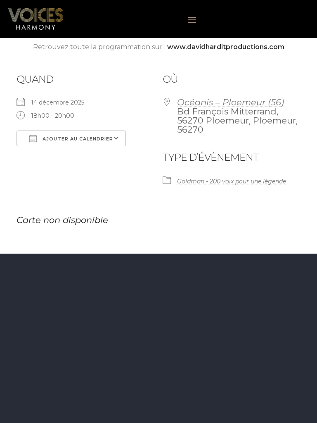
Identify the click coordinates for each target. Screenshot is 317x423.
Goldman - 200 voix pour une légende (231, 181)
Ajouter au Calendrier (77, 139)
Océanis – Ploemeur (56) (230, 102)
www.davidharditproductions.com (225, 47)
